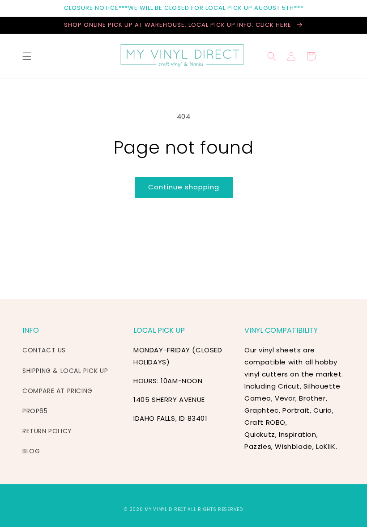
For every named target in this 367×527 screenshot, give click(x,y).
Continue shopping (183, 187)
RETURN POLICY (47, 431)
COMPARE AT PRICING (57, 390)
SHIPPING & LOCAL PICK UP (65, 370)
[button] (27, 56)
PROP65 (35, 410)
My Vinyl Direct (165, 509)
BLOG (31, 451)
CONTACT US (44, 350)
